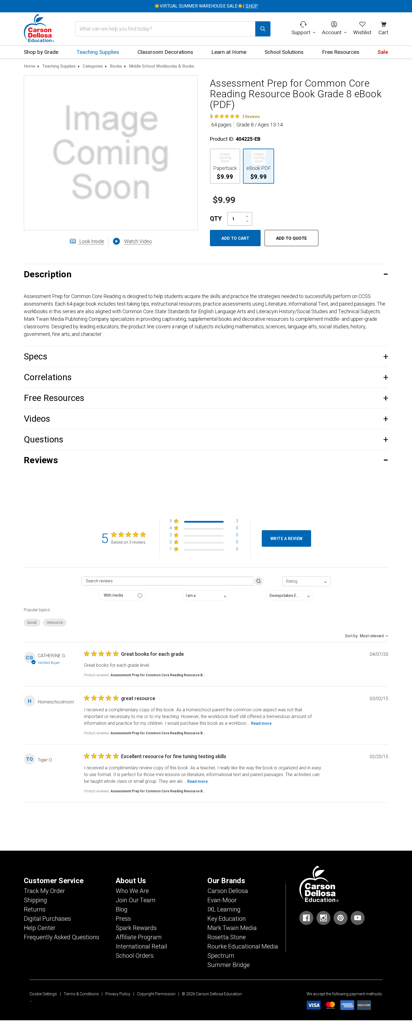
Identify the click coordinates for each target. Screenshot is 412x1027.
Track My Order (44, 891)
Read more (261, 723)
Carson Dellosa (227, 891)
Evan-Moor (222, 900)
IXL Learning (223, 909)
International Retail (141, 946)
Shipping (35, 900)
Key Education (226, 918)
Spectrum (220, 955)
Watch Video (138, 241)
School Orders (135, 955)
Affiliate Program (139, 937)
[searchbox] (167, 581)
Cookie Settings (43, 994)
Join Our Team (136, 900)
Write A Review (286, 539)
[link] (235, 116)
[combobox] (306, 581)
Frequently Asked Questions (61, 937)
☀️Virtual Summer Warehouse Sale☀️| (206, 6)
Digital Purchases (47, 918)
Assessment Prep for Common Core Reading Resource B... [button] (157, 675)
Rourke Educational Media (242, 946)
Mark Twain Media (232, 928)
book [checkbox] (32, 623)
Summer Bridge (228, 965)
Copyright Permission (156, 994)
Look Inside (91, 241)
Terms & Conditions (81, 994)
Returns (34, 909)
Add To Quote (291, 238)
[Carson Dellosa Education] (39, 29)
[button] (206, 274)
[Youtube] (358, 918)
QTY (216, 218)
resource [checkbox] (55, 623)
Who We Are (132, 891)
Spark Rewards (136, 928)
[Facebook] (306, 918)
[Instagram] (323, 918)
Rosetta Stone (226, 937)
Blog (122, 909)
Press (123, 918)
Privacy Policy (117, 994)
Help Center (39, 928)
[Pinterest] (341, 918)
